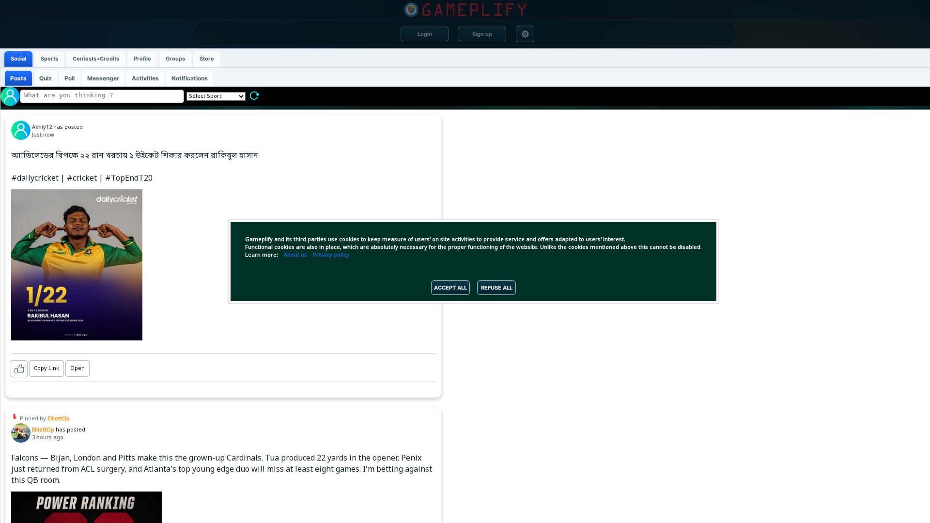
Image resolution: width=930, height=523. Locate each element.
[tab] (18, 59)
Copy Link (46, 368)
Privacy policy (331, 255)
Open (77, 368)
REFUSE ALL (496, 287)
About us (295, 255)
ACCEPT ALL (450, 287)
